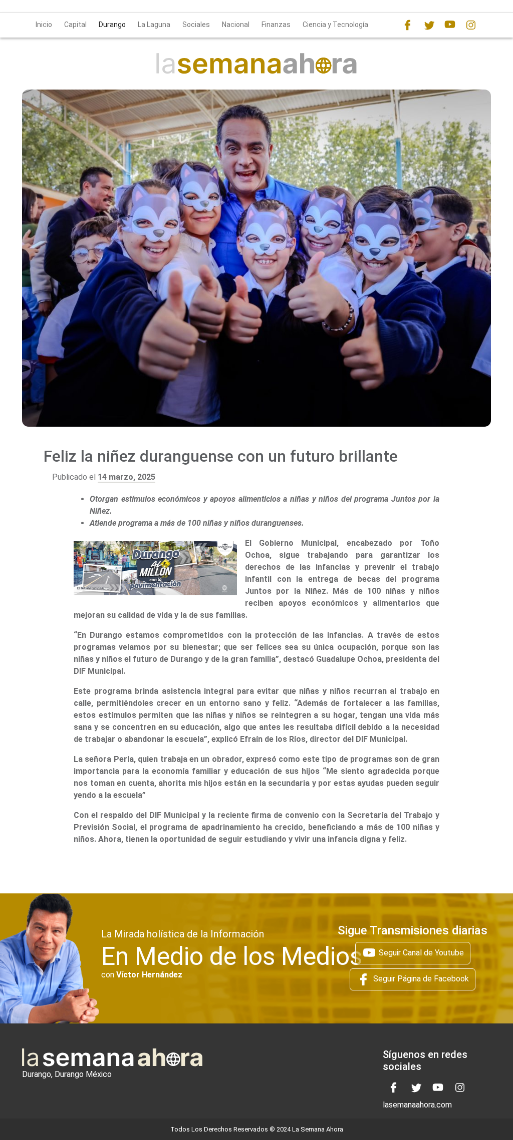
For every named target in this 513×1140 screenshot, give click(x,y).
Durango (112, 25)
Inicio (44, 25)
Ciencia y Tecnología (335, 25)
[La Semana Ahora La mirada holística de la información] (256, 63)
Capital (75, 25)
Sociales (196, 25)
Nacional (235, 25)
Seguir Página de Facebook (420, 978)
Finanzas (276, 25)
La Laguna (154, 25)
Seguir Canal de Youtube (420, 952)
